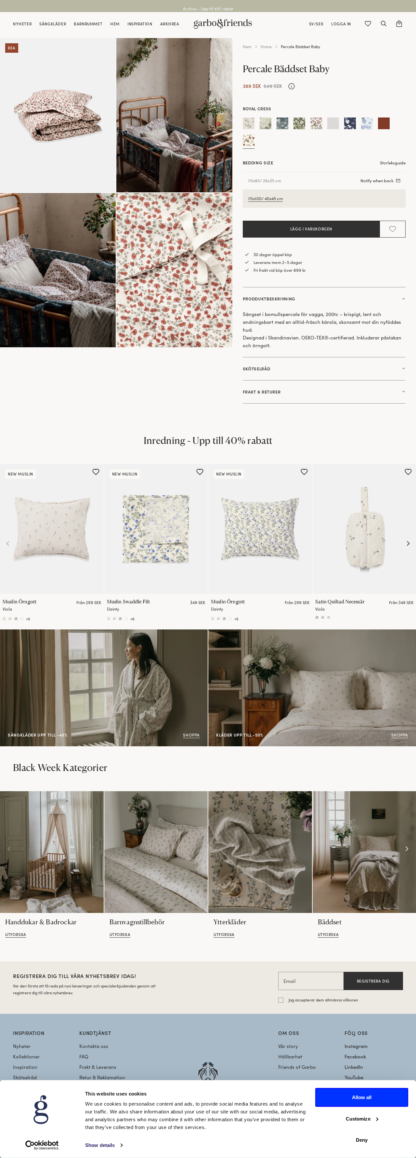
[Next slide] (408, 543)
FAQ (83, 1056)
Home (266, 46)
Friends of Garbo (297, 1067)
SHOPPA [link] (9, 633)
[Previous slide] (8, 543)
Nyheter (22, 1046)
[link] (52, 852)
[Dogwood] (265, 124)
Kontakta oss (93, 1046)
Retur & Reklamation (102, 1077)
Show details (100, 1145)
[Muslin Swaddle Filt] (156, 529)
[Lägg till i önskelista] (392, 229)
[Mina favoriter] (368, 24)
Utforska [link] (15, 934)
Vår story (288, 1046)
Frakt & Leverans (97, 1067)
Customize (358, 1118)
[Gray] (333, 124)
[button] (383, 24)
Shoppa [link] (217, 633)
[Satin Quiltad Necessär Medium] (317, 617)
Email (289, 981)
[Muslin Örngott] (52, 529)
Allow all (362, 1097)
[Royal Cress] (248, 141)
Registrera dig (373, 981)
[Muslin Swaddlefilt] (108, 618)
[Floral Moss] (299, 124)
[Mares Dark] (350, 124)
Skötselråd (25, 1077)
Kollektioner (26, 1056)
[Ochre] (384, 124)
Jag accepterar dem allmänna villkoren (323, 999)
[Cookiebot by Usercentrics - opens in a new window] (42, 1145)
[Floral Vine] (316, 124)
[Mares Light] (367, 124)
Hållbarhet (290, 1056)
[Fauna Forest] (282, 124)
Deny (362, 1140)
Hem (247, 46)
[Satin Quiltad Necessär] (322, 617)
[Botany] (248, 124)
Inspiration (25, 1067)
